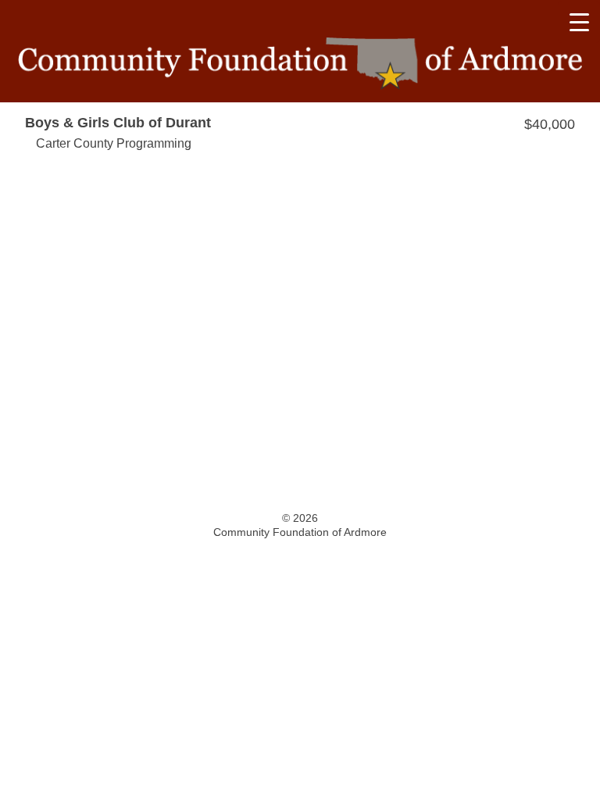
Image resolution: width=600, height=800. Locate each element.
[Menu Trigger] (579, 22)
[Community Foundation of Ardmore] (300, 64)
